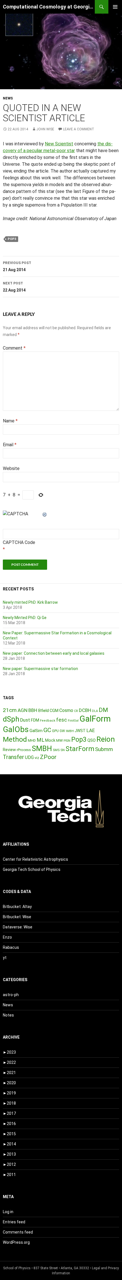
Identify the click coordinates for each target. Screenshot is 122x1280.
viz (37, 758)
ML (40, 740)
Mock (50, 740)
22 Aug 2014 (14, 286)
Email (9, 444)
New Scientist (59, 143)
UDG (29, 757)
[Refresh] (45, 513)
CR (76, 711)
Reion (105, 739)
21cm (10, 710)
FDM (35, 720)
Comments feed (18, 1232)
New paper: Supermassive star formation (40, 668)
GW (62, 731)
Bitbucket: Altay (17, 906)
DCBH (85, 710)
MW (59, 740)
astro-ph (11, 994)
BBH (32, 710)
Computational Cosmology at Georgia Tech (49, 7)
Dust (25, 720)
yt (5, 957)
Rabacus (11, 947)
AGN (23, 710)
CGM (54, 710)
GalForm (95, 719)
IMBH (70, 731)
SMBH (42, 748)
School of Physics (17, 1268)
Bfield (43, 710)
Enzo (7, 937)
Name (10, 421)
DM (103, 710)
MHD (32, 740)
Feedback (47, 720)
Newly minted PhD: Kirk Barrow (30, 602)
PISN (67, 741)
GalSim (36, 730)
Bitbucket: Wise (17, 917)
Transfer (13, 757)
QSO (91, 740)
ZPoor (48, 757)
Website (11, 468)
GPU (55, 731)
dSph (11, 719)
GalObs (16, 729)
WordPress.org (16, 1242)
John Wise (45, 129)
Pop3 (12, 239)
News (8, 98)
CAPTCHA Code (19, 542)
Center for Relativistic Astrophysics (35, 859)
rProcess (24, 750)
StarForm (80, 749)
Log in (8, 1211)
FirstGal (73, 720)
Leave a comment (78, 129)
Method (15, 739)
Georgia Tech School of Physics (31, 869)
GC (47, 730)
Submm (104, 749)
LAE (91, 730)
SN (62, 750)
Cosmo (66, 710)
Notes (8, 1015)
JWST (80, 730)
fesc (61, 720)
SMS (56, 750)
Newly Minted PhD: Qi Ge (25, 617)
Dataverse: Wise (17, 927)
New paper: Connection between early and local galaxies (53, 653)
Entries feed (14, 1222)
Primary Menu (115, 7)
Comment (14, 348)
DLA (95, 711)
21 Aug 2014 (17, 266)
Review (9, 749)
